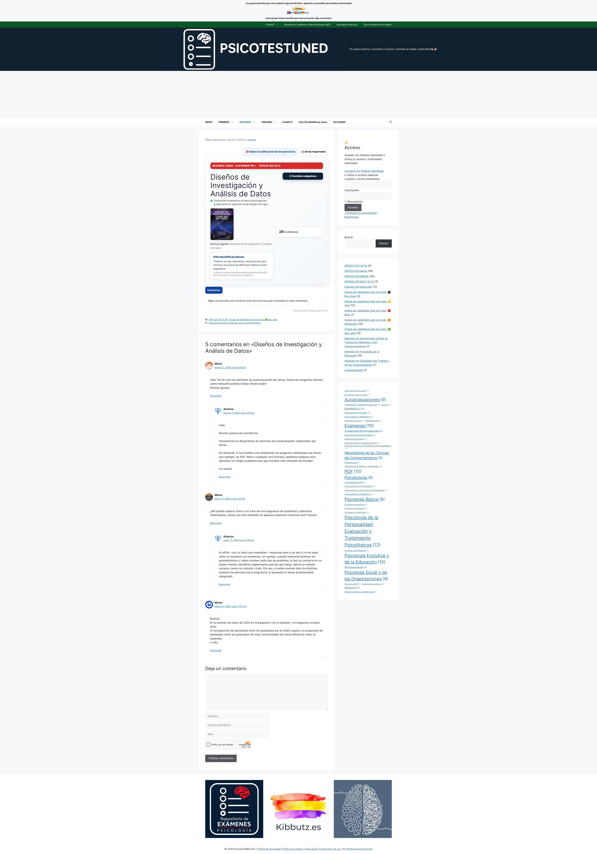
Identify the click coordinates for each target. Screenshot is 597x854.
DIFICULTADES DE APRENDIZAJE (359, 417)
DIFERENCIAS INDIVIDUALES (357, 413)
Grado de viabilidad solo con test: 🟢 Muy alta (253, 319)
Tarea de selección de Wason (377, 24)
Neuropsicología (352, 463)
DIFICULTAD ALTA (218, 319)
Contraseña (352, 190)
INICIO (208, 122)
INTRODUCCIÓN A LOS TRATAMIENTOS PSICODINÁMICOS (368, 447)
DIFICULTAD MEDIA (357, 276)
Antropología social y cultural (357, 395)
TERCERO (266, 122)
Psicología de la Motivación (357, 512)
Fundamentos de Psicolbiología (363, 431)
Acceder (353, 207)
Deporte (386, 405)
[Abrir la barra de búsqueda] (390, 122)
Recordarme (355, 201)
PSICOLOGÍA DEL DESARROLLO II (359, 494)
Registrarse (352, 217)
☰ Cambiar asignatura (302, 176)
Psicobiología (359, 477)
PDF (353, 471)
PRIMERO (224, 122)
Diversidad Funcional (354, 421)
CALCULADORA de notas (313, 122)
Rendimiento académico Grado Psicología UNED (307, 24)
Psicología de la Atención (356, 505)
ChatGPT (270, 24)
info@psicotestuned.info (359, 848)
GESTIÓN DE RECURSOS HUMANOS (360, 435)
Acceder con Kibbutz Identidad (364, 171)
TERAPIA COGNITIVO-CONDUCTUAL (361, 592)
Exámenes (213, 290)
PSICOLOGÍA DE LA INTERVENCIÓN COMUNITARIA (366, 490)
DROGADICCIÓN (373, 421)
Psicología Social (356, 567)
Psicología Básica (365, 499)
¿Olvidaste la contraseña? (361, 213)
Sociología (352, 587)
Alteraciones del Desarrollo (357, 391)
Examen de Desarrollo (358, 286)
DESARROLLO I (354, 408)
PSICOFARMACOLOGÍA (355, 482)
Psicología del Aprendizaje (356, 551)
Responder (215, 395)
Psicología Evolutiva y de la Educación (367, 559)
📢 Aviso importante (313, 151)
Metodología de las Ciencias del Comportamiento (235, 323)
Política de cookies (292, 848)
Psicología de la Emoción (356, 508)
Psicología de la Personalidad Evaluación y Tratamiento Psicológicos (363, 531)
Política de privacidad (268, 848)
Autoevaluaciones (365, 399)
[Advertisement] (298, 94)
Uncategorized (354, 370)
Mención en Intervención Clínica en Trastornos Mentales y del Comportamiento (366, 342)
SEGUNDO (245, 122)
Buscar (349, 237)
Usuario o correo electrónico (362, 179)
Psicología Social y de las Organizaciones (366, 575)
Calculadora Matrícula (347, 24)
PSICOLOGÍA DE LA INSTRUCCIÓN (360, 486)
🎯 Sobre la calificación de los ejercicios (270, 151)
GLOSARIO (339, 122)
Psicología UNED (353, 584)
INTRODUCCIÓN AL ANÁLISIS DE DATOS (362, 443)
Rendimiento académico (373, 584)
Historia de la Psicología (356, 439)
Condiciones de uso (330, 848)
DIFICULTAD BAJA (356, 271)
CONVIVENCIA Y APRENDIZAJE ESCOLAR (362, 405)
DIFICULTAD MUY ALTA (359, 281)
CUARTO (287, 122)
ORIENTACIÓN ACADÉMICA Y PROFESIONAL (363, 466)
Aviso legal (311, 848)
